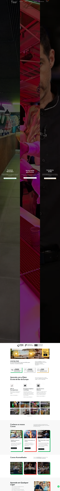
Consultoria (30, 1)
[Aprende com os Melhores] (38, 385)
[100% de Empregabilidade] (12, 385)
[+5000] (12, 370)
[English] (46, 0)
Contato (47, 1)
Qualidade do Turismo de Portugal (43, 378)
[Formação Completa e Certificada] (25, 385)
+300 (42, 369)
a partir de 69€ (13, 431)
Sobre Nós (35, 1)
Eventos (26, 1)
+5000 (16, 369)
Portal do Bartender (41, 1)
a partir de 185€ (27, 431)
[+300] (38, 370)
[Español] (48, 0)
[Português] (47, 0)
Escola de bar (21, 1)
